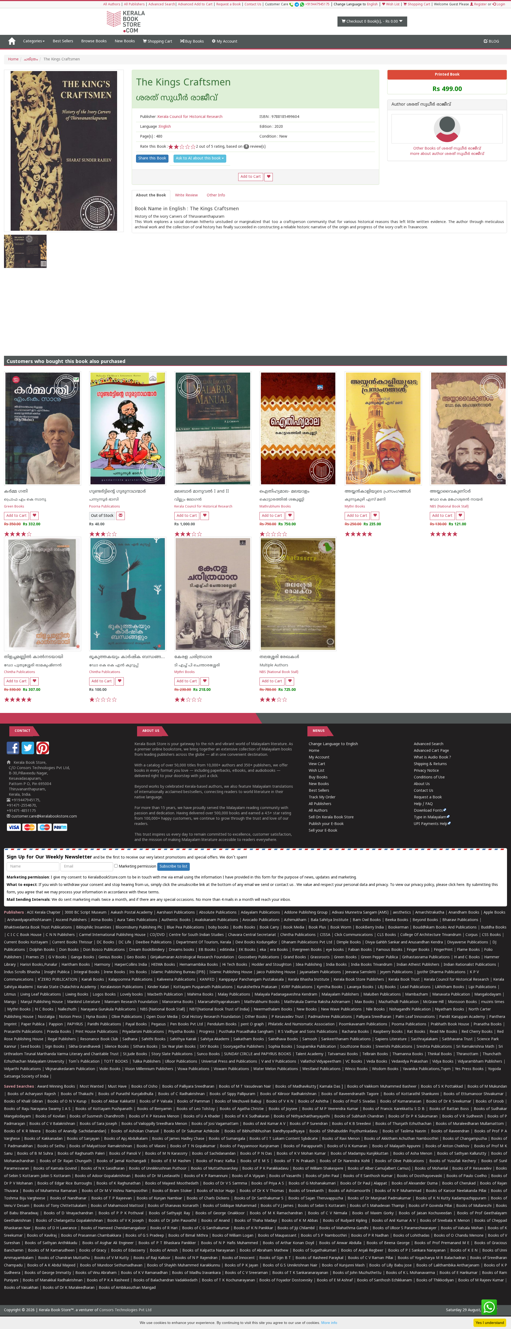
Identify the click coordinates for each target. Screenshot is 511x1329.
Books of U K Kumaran (347, 1146)
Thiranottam (467, 1054)
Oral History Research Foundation (211, 1017)
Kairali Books (92, 979)
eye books (335, 950)
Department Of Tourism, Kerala (203, 942)
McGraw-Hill (433, 1002)
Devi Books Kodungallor (256, 942)
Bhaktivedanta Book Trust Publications (38, 927)
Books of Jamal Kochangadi (121, 1161)
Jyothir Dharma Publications (441, 972)
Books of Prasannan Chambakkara (91, 1235)
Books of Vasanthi (285, 1176)
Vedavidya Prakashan (410, 1061)
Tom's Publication (84, 1061)
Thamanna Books (407, 1054)
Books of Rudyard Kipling (345, 1221)
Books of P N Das (256, 1153)
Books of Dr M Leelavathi (157, 1176)
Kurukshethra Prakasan (257, 987)
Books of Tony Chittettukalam (60, 1206)
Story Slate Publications (172, 1054)
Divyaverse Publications (467, 942)
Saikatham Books (248, 1039)
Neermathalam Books (273, 1009)
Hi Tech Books (234, 965)
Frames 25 (35, 957)
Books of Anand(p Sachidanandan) (76, 1131)
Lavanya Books (360, 987)
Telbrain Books (375, 1054)
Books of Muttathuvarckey (214, 1168)
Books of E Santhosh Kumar (368, 1176)
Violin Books (110, 1069)
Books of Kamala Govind (55, 1168)
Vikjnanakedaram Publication (70, 1069)
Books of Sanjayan (83, 1139)
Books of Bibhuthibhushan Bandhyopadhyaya (264, 1131)
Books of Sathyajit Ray (169, 1213)
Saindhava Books (283, 1039)
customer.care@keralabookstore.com (43, 816)
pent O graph (252, 1024)
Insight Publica (56, 972)
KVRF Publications (296, 987)
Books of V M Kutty (111, 1258)
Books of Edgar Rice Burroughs (64, 1183)
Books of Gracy (92, 1250)
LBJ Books (387, 987)
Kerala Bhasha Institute (308, 979)
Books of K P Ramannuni (206, 1176)
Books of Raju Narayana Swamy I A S (37, 1109)
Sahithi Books (154, 1039)
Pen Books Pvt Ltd (186, 1024)
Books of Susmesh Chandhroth (96, 1116)
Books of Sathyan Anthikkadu (51, 1243)
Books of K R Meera (22, 1131)
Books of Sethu (51, 1146)
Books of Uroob (490, 1101)
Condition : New (273, 136)
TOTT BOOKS (116, 1061)
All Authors (111, 5)
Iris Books (138, 972)
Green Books (14, 507)
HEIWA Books (163, 965)
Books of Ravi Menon (341, 1139)
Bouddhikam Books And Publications (445, 927)
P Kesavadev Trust (287, 1017)
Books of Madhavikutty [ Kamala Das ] (309, 1086)
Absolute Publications (218, 912)
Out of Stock (102, 516)
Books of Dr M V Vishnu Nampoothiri (114, 1191)
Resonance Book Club (99, 1039)
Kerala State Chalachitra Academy (66, 987)
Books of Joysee (283, 1109)
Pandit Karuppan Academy (462, 1017)
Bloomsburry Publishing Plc (139, 927)
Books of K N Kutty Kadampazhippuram (451, 1198)
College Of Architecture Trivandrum (430, 935)
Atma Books (102, 920)
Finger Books (418, 950)
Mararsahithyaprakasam (219, 1002)
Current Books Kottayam (26, 942)
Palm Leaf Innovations (415, 1017)
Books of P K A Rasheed (108, 1280)
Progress (207, 1032)
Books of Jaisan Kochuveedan (425, 1213)
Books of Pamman (193, 1101)
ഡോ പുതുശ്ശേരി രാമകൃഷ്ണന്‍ (33, 665)
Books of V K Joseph (125, 1221)
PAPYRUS (75, 1024)
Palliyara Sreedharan (373, 1017)
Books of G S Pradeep (144, 1235)
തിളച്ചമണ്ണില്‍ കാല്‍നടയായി (33, 657)
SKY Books (209, 1047)
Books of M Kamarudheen (51, 1250)
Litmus (10, 994)
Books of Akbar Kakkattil (113, 1101)
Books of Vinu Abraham (96, 1273)
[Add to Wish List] (268, 177)
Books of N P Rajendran (196, 1258)
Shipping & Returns (430, 764)
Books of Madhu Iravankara (196, 1273)
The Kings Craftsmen (183, 83)
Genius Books (110, 957)
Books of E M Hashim (171, 1161)
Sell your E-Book (323, 830)
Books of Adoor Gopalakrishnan (102, 1176)
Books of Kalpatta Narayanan (208, 1250)
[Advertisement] (255, 308)
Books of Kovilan (50, 1116)
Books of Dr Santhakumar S (259, 1198)
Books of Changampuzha (465, 1139)
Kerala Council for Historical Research (203, 507)
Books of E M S (254, 1161)
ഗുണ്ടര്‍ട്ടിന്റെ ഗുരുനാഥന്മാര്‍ (117, 491)
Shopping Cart (418, 5)
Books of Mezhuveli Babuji (238, 1101)
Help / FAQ (423, 804)
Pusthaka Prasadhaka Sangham (246, 1032)
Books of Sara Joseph (98, 1124)
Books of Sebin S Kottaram (321, 1206)
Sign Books (54, 1047)
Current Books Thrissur (72, 942)
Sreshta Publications (434, 1047)
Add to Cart (251, 177)
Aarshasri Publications (176, 912)
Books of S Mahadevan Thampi (377, 1206)
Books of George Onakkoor (220, 1213)
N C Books (44, 1009)
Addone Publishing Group (306, 912)
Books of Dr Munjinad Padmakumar (379, 1198)
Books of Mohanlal (431, 1168)
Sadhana (129, 1039)
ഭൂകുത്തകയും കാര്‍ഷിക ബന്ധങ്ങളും (128, 657)
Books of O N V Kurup (66, 1101)
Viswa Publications (193, 1069)
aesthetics (402, 912)
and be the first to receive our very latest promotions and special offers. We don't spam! (127, 857)
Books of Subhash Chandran (359, 1116)
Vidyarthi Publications (22, 1069)
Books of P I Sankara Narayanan (417, 1250)
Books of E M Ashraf (335, 1280)
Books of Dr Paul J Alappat (363, 1183)
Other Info (216, 195)
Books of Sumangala (227, 1139)
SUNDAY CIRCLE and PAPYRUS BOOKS (257, 1054)
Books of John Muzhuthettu (357, 1273)
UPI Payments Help (430, 824)
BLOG (493, 41)
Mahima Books (200, 994)
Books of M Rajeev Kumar (481, 1280)
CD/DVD (157, 935)
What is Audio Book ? (432, 757)
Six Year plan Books (179, 1047)
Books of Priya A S (267, 1183)
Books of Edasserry (128, 1250)
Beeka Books (396, 920)
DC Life (124, 942)
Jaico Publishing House (276, 972)
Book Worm (340, 927)
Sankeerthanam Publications (346, 1039)
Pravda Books (59, 1032)
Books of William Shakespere (318, 1168)
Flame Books (468, 950)
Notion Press (70, 1017)
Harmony (102, 965)
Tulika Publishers (146, 1061)
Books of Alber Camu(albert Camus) (379, 1168)
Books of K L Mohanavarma (410, 1273)
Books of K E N (464, 1250)
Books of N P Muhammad (398, 1191)
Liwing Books (76, 994)
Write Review (186, 195)
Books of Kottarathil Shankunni (411, 1094)
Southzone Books (355, 1047)
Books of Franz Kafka (215, 1161)
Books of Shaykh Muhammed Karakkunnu (183, 1265)
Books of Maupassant (277, 1235)
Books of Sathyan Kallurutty (462, 1153)
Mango (10, 1002)
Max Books (364, 1002)
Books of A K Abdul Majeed (51, 1265)
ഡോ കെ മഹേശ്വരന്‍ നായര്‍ (456, 499)
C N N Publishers (60, 935)
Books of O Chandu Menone (459, 1235)
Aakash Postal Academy (132, 912)
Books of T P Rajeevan (111, 1198)
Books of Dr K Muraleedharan (68, 1288)
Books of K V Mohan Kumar (301, 1153)
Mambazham (416, 994)
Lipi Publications (482, 987)
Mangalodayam (487, 994)
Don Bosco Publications (104, 950)
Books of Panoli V (125, 1153)
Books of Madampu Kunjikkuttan (360, 1153)
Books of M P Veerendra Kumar (330, 1109)
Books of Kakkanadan (43, 1139)
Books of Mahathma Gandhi (343, 1228)
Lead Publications (415, 987)
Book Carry (269, 927)
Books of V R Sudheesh (462, 1116)
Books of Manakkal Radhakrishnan (53, 1280)
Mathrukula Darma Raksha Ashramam (317, 1002)
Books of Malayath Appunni (396, 1146)
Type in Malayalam (430, 817)
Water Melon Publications (275, 1069)
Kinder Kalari (158, 987)
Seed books (30, 1047)
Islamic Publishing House (230, 972)
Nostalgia (46, 1017)
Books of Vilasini (151, 1146)
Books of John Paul (322, 1176)
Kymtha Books (330, 987)
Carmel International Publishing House (112, 935)
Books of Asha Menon (412, 1153)
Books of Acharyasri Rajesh (31, 1094)
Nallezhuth (67, 1009)
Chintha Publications (19, 672)
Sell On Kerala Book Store (331, 817)
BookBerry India (370, 927)
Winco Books (356, 1069)
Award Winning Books (56, 1086)
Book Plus (317, 927)
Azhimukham (295, 920)
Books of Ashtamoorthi (349, 1191)
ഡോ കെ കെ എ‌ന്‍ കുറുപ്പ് (113, 665)
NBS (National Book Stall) (449, 507)
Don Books (69, 950)
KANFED (207, 979)
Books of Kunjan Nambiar (159, 1198)
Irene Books (114, 972)
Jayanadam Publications (320, 972)
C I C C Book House (24, 935)
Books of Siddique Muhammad (229, 1206)
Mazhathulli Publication (398, 1002)
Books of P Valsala (155, 1101)
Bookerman (398, 927)
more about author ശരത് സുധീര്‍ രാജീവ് (447, 154)
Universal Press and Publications (229, 1061)
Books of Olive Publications (399, 1161)
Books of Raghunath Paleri (81, 1153)
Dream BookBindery (146, 950)
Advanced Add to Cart (195, 5)
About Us (422, 784)
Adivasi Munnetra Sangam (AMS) (360, 912)
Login (500, 5)
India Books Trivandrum (371, 965)
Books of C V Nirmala (327, 1213)
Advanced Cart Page (431, 751)
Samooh (309, 1039)
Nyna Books (96, 1017)
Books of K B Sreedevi (351, 1124)
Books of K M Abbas (300, 1221)
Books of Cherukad (459, 1183)
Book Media (293, 927)
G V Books (57, 957)
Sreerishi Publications (394, 1047)
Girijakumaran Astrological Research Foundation (192, 957)
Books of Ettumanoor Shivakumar (473, 1094)
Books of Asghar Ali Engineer (108, 1243)
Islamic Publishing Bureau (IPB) (178, 972)
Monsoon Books (462, 1002)
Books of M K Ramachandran (276, 1213)
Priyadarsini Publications (143, 1032)
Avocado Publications (261, 920)
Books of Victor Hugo (216, 1191)
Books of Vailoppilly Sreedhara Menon (154, 1124)
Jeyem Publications (396, 972)
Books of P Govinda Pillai (430, 1206)
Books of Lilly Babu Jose (390, 1265)
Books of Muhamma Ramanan (50, 1191)
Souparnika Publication (316, 1047)
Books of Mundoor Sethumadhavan (111, 1265)
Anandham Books (463, 912)
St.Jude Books (135, 1054)
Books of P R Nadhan (370, 1235)
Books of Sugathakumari (314, 1250)
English (372, 5)
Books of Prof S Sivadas (354, 1101)
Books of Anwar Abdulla (340, 1243)
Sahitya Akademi (214, 1039)
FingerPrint (443, 950)
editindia (227, 950)
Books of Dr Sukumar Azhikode (191, 1131)
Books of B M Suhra (35, 1153)
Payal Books (136, 1024)
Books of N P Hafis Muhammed (229, 1243)
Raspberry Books (388, 1032)
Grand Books (294, 957)
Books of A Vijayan (248, 1176)
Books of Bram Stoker (172, 1191)
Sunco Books (208, 1054)
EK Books (247, 950)
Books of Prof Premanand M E (441, 1243)
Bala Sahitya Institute (329, 920)
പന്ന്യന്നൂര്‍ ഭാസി (104, 499)
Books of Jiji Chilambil (296, 1228)
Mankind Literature (83, 1002)
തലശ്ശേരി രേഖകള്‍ (279, 657)
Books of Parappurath (302, 1146)
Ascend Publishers (71, 920)
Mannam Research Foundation (131, 1002)
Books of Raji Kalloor (151, 1258)
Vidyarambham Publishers (480, 1061)
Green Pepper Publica (379, 957)
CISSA (325, 935)
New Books (125, 41)
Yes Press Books (469, 1069)
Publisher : (181, 117)
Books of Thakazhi (77, 1094)
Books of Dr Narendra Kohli (345, 1161)
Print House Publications (96, 1032)
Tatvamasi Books (343, 1054)
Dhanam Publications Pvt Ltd (306, 942)
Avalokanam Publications (216, 920)
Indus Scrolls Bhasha (22, 972)
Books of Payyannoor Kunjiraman (249, 1146)
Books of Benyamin (154, 1109)
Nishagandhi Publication (410, 1009)
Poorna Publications (104, 507)
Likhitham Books (449, 987)
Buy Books (194, 41)
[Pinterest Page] (43, 753)
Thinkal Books (439, 1054)
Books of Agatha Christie (242, 1109)
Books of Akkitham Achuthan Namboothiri (401, 1139)
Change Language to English (333, 744)
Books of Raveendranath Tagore (350, 1094)
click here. (457, 885)
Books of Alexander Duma (415, 1183)
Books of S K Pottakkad (442, 1086)
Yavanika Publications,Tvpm (427, 1069)
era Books (279, 950)
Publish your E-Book (326, 824)
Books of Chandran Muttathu (64, 1258)
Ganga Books (82, 957)
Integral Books (87, 972)
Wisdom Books (385, 1069)
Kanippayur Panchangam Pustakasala (251, 979)
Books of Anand (215, 1221)
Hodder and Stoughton (271, 965)
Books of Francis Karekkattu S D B (394, 1109)
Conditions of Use (429, 777)
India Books (336, 965)
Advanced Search (162, 5)
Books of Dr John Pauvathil (173, 1221)
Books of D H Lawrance (56, 1228)
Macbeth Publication (165, 994)
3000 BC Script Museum (85, 912)
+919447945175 (317, 5)
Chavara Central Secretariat (252, 935)
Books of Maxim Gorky (372, 1213)
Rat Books (416, 1032)
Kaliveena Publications (176, 979)
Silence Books (117, 1047)
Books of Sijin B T (275, 1258)
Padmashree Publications (330, 1017)
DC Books (105, 942)
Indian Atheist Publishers (418, 965)
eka (263, 950)
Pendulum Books (222, 1024)
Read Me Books (443, 1032)
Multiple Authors (273, 665)
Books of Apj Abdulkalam (126, 1139)
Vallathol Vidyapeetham (320, 1061)
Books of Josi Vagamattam (214, 1124)
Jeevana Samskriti (360, 972)
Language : (155, 127)
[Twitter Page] (28, 753)
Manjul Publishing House (41, 1002)
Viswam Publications (231, 1069)
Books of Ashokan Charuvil (135, 1131)
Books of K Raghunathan (118, 1183)
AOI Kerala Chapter (43, 912)
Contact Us (253, 5)
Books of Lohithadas (411, 1235)
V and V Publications (278, 1061)
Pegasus (158, 1024)
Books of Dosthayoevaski (419, 1176)
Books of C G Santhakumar (206, 1228)
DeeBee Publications (153, 942)
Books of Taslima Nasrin (404, 1131)
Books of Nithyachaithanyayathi (302, 1116)
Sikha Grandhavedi (84, 1047)
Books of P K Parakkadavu (265, 1168)
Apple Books (494, 912)
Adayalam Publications (260, 912)
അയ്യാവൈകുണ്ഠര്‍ (450, 491)
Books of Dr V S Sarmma (225, 1183)
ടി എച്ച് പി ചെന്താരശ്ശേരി (197, 665)
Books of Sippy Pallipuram (232, 1094)
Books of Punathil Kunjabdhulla (125, 1094)
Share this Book (152, 158)
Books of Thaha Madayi (255, 1221)
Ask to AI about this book (199, 158)
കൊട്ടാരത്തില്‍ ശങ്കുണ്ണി (281, 499)
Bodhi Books (244, 927)
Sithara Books (145, 1047)
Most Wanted (92, 1086)
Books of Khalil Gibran (23, 1101)
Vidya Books (443, 1061)
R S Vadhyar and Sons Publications (307, 1032)
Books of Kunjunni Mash (343, 1265)
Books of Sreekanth (306, 1191)
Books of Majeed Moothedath (172, 1183)
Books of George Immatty (47, 1273)
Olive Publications (127, 1017)
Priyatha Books (181, 1032)
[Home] (11, 41)
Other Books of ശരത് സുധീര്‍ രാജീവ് (447, 148)
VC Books (353, 1061)
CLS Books (386, 935)
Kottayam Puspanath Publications (203, 987)
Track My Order (322, 797)
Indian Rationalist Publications (470, 965)
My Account (226, 41)
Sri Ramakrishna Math (475, 1047)
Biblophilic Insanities (93, 927)
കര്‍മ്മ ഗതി (16, 491)
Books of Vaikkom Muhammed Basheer (382, 1086)
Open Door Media (162, 1017)
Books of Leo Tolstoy (195, 1109)
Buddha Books (493, 927)
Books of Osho (144, 1086)
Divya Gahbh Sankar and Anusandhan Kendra (404, 942)
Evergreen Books (307, 950)
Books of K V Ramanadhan (144, 1273)
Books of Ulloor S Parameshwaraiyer (404, 1228)
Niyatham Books (449, 1009)
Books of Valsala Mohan (462, 1228)
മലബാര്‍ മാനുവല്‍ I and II (201, 491)
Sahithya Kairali (183, 1039)
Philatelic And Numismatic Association (301, 1024)
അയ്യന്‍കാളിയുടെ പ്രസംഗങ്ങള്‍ (378, 491)
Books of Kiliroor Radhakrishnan (288, 1094)
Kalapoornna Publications (130, 979)
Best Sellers (63, 41)
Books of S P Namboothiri (324, 1235)
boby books (218, 927)
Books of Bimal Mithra (188, 1235)
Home (13, 59)
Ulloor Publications (181, 1061)
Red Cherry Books (477, 1032)
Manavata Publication (451, 994)
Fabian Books (360, 950)
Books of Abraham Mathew (264, 1250)
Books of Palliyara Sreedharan (188, 1086)
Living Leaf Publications (40, 994)
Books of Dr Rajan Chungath (66, 1161)
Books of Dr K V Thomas (262, 1191)
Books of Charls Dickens (208, 1198)
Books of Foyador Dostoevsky (285, 1280)
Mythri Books (355, 507)
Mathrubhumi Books (275, 507)
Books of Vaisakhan (21, 1288)
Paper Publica (32, 1024)
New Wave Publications (341, 1009)
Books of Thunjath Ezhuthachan (403, 1124)
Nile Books (375, 1009)
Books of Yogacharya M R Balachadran (432, 1258)
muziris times (492, 1002)
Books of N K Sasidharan (103, 1168)
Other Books (256, 1017)
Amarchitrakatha (429, 912)
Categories (32, 41)
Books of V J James (277, 1206)
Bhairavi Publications (460, 920)
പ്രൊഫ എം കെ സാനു (25, 499)
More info (329, 1322)
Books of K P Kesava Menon (154, 1116)
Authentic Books (176, 920)
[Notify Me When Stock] (120, 516)
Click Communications (354, 935)
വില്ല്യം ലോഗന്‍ (188, 499)
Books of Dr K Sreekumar (448, 1101)
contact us (285, 885)
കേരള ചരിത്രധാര (193, 657)
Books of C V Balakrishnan (52, 1124)
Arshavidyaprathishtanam (29, 920)
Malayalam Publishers (340, 994)
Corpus (471, 935)
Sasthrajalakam (424, 1039)
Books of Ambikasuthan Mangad (127, 1288)
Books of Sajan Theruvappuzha (315, 1198)
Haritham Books (75, 965)
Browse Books (94, 41)
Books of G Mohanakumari (312, 1183)
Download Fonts (428, 810)
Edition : (271, 127)
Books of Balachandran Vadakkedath (165, 1280)
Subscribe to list (173, 866)
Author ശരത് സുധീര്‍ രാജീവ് (421, 104)
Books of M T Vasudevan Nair (245, 1086)
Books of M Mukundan (487, 1086)
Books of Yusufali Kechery (452, 1161)
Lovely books (131, 994)
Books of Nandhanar (68, 1198)
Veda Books (376, 1061)
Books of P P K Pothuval (121, 1213)
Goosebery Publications (258, 957)
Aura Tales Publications (137, 920)
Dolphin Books (42, 950)
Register (480, 5)
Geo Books (136, 957)
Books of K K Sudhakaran (247, 1116)
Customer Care (297, 5)
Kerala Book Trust (404, 979)
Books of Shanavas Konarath (173, 1206)
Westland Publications (322, 1069)
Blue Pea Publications (185, 927)
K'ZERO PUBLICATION (57, 979)
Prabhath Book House (450, 1024)
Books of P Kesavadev (472, 1168)
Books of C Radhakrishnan (181, 1094)
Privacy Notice (426, 771)
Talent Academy (309, 1054)
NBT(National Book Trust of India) (219, 1009)
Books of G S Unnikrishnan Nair (290, 1265)
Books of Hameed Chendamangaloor (113, 1228)
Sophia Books (280, 1047)
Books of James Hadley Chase (178, 1139)
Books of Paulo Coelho (466, 1176)
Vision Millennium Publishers (149, 1069)
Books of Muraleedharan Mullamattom (470, 1124)
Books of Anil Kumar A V (264, 1124)
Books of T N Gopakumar (192, 1146)
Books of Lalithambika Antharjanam (447, 1265)
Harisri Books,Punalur (38, 965)
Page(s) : (151, 136)
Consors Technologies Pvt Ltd (125, 1310)
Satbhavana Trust (457, 1039)
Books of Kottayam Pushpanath (103, 1109)
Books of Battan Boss (449, 1109)
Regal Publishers (62, 1039)
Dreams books (181, 950)
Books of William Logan (232, 1235)
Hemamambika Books (198, 965)
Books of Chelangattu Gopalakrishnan (69, 1221)
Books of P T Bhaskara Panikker (167, 1243)
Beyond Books (425, 920)
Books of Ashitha (313, 1101)
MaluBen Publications (382, 994)
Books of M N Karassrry (166, 1153)
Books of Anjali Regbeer (362, 1250)
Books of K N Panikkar (253, 1228)
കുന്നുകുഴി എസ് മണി (365, 499)
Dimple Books (348, 942)
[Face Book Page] (13, 753)
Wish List (392, 5)
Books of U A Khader (201, 1116)
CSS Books (491, 935)
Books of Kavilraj (41, 1235)
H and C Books (467, 957)
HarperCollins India (130, 965)
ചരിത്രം (31, 59)
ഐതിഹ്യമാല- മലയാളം (284, 491)
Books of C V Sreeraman (246, 1273)
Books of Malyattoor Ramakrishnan (100, 1146)
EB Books (207, 950)
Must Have (117, 1086)
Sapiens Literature (391, 1039)
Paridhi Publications (104, 1024)
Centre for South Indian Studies (196, 935)
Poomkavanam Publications (363, 1024)
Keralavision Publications (121, 987)
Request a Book (228, 5)
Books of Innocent (238, 1258)
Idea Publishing (309, 965)
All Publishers (134, 5)
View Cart (317, 764)
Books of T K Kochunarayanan (228, 1280)
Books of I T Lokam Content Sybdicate (283, 1139)
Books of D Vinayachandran (68, 1213)
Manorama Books (177, 1002)
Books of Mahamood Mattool (117, 1206)
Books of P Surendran (309, 1124)
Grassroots (320, 957)
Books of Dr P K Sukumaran (413, 1116)
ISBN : (279, 117)
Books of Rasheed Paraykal (319, 1258)
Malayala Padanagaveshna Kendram (285, 994)
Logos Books (104, 994)
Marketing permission (137, 866)
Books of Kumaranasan (400, 1101)
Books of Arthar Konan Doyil (288, 1243)
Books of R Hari (164, 1228)
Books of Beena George (388, 1243)
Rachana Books (355, 1032)
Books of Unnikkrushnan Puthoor (158, 1168)
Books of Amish (164, 1250)
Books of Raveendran (450, 1131)
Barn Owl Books (367, 920)
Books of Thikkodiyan (435, 1280)
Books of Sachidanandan (213, 1153)
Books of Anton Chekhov (447, 1146)
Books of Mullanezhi (474, 1206)
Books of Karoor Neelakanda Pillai (456, 1191)
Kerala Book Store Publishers (358, 979)
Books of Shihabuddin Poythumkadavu (343, 1131)
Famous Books (389, 950)
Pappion (56, 1024)
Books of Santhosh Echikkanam (384, 1280)
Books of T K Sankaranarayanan (300, 1273)
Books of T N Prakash (294, 1161)
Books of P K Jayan (241, 1265)
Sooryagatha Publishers (243, 1047)
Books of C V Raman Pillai (370, 1258)
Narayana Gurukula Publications (108, 1009)
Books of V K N (280, 1101)
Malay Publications (234, 994)
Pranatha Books (487, 1024)
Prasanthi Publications (23, 1032)
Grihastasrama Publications (426, 957)
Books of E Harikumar (458, 1273)
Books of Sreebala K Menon (445, 1221)
